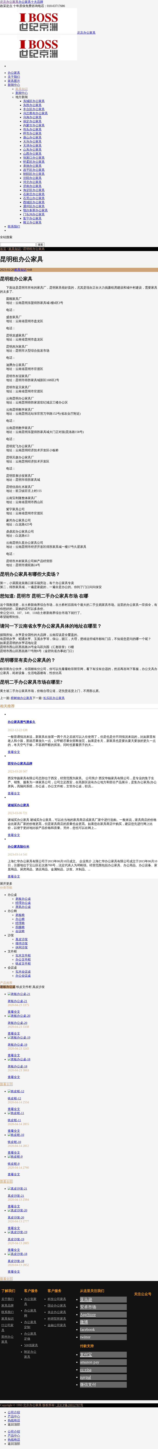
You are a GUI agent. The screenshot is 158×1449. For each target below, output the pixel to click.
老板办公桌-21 (17, 1001)
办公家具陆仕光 (18, 846)
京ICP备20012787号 (69, 1405)
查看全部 (6, 1084)
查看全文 (14, 752)
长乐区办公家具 (54, 698)
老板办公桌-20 (17, 1023)
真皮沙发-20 (16, 1217)
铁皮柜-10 (14, 1142)
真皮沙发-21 (16, 1195)
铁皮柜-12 (14, 1098)
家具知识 (14, 248)
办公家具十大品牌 (30, 1)
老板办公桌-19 (17, 1044)
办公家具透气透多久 (21, 722)
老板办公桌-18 (17, 1066)
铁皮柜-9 (13, 1163)
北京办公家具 (9, 1)
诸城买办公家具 (18, 805)
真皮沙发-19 (16, 1239)
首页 (3, 248)
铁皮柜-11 (14, 1120)
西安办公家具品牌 (20, 763)
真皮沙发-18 (16, 1261)
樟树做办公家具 (21, 698)
